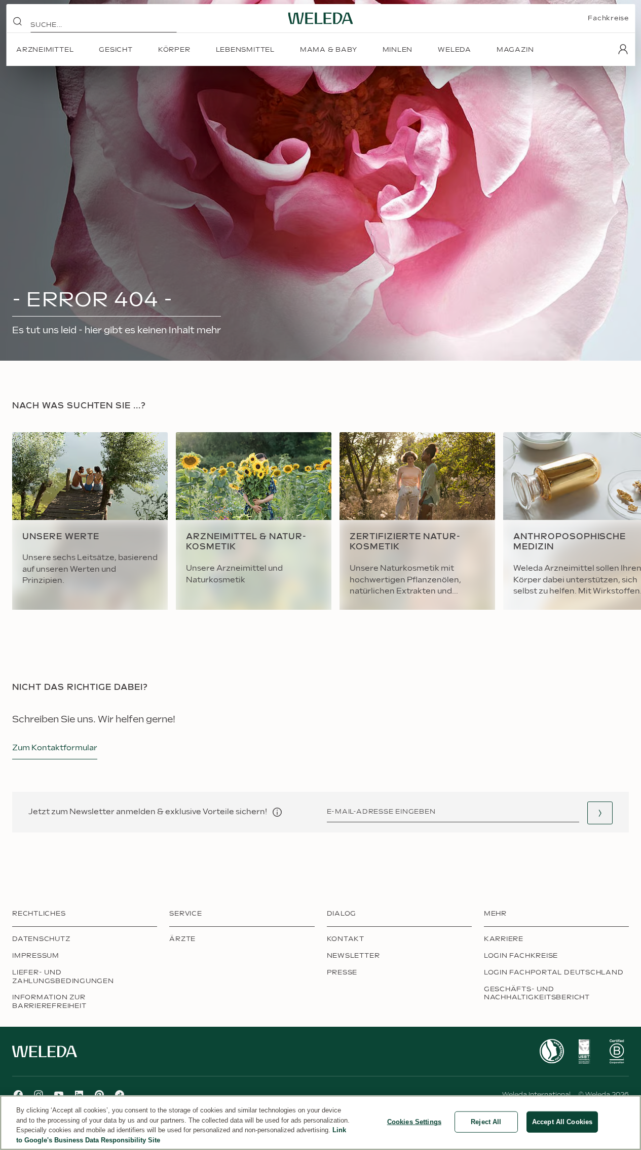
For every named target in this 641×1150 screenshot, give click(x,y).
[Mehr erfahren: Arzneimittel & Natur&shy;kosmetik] (253, 521)
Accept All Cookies (562, 1122)
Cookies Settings (414, 1122)
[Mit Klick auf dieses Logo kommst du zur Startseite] (320, 18)
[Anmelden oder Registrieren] (623, 49)
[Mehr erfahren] (552, 1051)
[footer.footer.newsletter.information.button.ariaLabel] (277, 812)
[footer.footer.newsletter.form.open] (600, 812)
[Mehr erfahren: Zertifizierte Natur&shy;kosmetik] (417, 521)
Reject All (486, 1122)
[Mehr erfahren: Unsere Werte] (90, 521)
